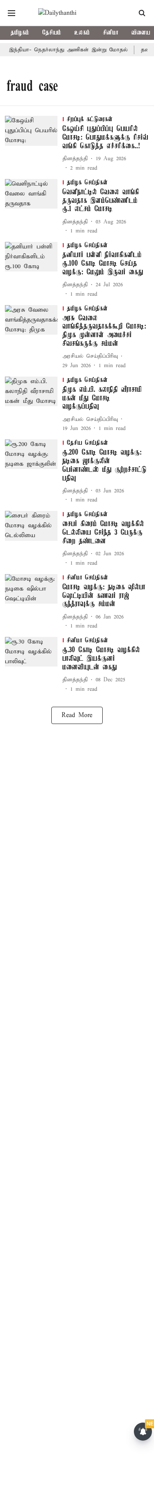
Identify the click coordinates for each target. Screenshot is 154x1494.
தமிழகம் (20, 33)
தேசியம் (51, 33)
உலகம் (82, 33)
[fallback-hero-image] (33, 144)
